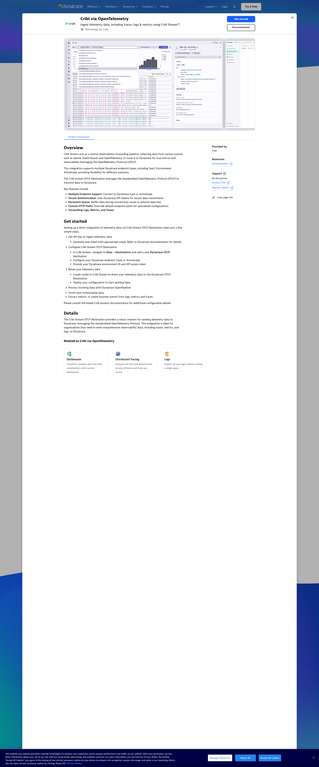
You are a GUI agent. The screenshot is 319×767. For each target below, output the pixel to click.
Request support (220, 187)
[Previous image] (66, 85)
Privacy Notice (74, 763)
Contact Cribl (218, 182)
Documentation (241, 27)
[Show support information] (224, 173)
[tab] (79, 137)
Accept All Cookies (270, 758)
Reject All (245, 758)
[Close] (292, 17)
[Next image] (252, 85)
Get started (241, 19)
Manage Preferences (220, 758)
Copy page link (225, 197)
